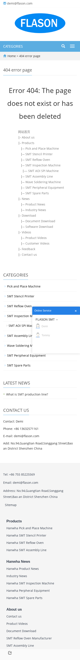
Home (11, 56)
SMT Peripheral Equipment (44, 188)
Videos (26, 232)
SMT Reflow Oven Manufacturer (29, 638)
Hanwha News (18, 562)
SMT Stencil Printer (39, 154)
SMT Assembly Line (39, 176)
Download (29, 215)
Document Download (40, 221)
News (26, 199)
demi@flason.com (19, 3)
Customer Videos (37, 243)
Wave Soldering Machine (43, 182)
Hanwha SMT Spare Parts (24, 598)
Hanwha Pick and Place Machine (29, 528)
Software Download (39, 227)
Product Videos (36, 238)
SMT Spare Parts (37, 193)
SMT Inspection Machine (43, 165)
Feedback (28, 249)
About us (28, 137)
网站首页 (24, 132)
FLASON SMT (45, 319)
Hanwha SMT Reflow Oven (25, 543)
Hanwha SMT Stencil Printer (26, 535)
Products (28, 143)
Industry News (35, 210)
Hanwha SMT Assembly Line (26, 550)
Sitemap (11, 505)
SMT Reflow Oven (37, 160)
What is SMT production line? (27, 394)
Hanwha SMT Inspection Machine (30, 583)
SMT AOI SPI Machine (43, 171)
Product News (35, 204)
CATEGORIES (13, 46)
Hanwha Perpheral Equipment (28, 591)
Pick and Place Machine (42, 148)
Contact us (29, 254)
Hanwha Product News (22, 569)
